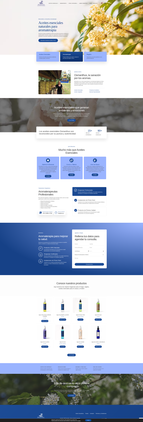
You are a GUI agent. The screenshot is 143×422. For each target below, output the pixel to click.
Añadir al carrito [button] (62, 319)
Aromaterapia (63, 3)
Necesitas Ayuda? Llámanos (47, 211)
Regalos (89, 54)
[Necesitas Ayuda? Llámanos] (40, 212)
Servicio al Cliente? (61, 211)
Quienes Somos (77, 71)
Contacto (95, 3)
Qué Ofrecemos (71, 146)
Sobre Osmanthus (83, 3)
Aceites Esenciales (53, 3)
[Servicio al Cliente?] (56, 212)
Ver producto (80, 319)
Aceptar (88, 420)
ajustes (79, 420)
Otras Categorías (73, 3)
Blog (91, 3)
